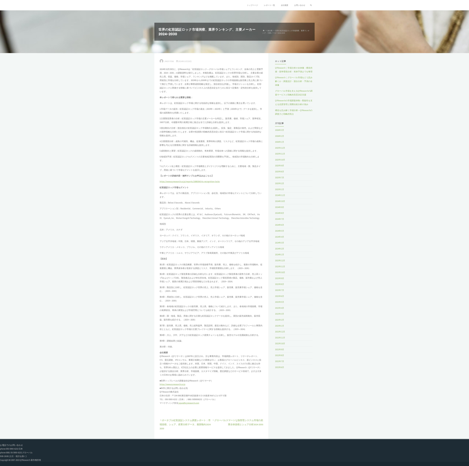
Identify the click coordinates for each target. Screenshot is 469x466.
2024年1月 (279, 254)
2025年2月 (279, 183)
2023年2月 (279, 319)
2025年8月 (279, 171)
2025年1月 (279, 189)
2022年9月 (279, 349)
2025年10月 (280, 159)
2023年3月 (279, 313)
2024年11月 (280, 195)
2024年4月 (279, 237)
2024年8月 (279, 213)
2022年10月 (280, 343)
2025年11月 (280, 153)
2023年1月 (279, 325)
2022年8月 (279, 355)
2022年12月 (280, 331)
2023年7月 (279, 290)
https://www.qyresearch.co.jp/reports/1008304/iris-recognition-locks (190, 181)
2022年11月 (280, 337)
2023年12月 (280, 260)
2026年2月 (279, 136)
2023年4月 (279, 308)
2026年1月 (279, 142)
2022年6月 (279, 367)
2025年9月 (279, 165)
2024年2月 (279, 248)
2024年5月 (279, 231)
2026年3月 (279, 130)
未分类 (269, 31)
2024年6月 (279, 225)
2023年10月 (280, 272)
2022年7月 (279, 361)
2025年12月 (280, 148)
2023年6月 (279, 296)
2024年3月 (279, 242)
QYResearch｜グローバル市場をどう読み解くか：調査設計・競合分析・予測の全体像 (293, 81)
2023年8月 (279, 284)
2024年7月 (279, 219)
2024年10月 (280, 201)
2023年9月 (279, 278)
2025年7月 (279, 177)
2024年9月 (279, 207)
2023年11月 (280, 266)
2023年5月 (279, 302)
